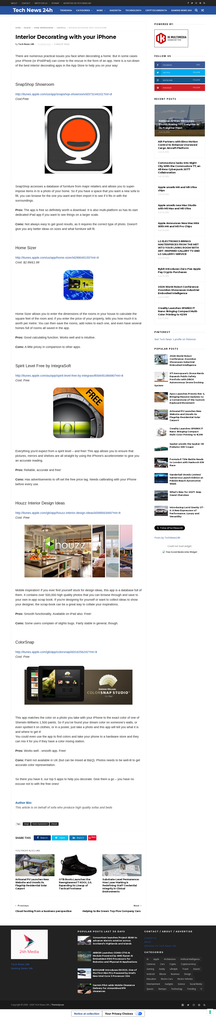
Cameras (151, 964)
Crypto (172, 964)
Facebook (181, 65)
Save (93, 837)
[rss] (204, 3)
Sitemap (55, 3)
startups (162, 988)
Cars (162, 964)
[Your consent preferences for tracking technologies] (210, 1012)
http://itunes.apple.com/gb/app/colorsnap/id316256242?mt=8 (56, 652)
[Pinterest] (200, 3)
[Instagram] (196, 3)
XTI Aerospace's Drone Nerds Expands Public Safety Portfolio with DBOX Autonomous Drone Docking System (179, 379)
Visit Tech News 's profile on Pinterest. (175, 339)
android (151, 974)
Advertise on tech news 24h (77, 3)
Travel (185, 969)
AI (147, 959)
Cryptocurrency (155, 10)
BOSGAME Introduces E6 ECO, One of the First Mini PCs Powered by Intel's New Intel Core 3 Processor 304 (115, 973)
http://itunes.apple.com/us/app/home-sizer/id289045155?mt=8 (57, 257)
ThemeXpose (57, 1004)
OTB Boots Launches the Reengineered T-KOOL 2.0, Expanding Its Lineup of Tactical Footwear (75, 884)
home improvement (43, 28)
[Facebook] (183, 1005)
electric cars (167, 978)
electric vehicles (185, 978)
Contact (26, 3)
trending (65, 10)
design (27, 28)
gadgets (115, 10)
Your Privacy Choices (119, 1013)
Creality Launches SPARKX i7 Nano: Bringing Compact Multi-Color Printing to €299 (186, 431)
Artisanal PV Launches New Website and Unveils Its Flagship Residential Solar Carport (32, 884)
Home (18, 28)
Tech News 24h (20, 964)
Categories (83, 10)
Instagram (181, 80)
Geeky (162, 969)
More (100, 10)
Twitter (181, 72)
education (151, 978)
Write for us (41, 3)
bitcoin (162, 974)
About (14, 3)
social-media (196, 984)
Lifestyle (61, 28)
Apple (156, 959)
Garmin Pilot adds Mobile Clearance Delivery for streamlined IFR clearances (114, 988)
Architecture (170, 959)
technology (132, 10)
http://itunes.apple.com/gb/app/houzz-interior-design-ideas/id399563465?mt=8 (67, 513)
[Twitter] (188, 1005)
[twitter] (192, 3)
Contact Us (150, 937)
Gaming (150, 969)
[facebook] (188, 3)
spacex (150, 988)
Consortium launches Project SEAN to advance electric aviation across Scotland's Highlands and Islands (115, 940)
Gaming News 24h (181, 10)
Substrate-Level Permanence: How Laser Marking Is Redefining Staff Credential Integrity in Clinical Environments (120, 885)
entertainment (153, 984)
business (175, 974)
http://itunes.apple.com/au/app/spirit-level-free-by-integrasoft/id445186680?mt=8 (69, 375)
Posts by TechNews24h (167, 537)
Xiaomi (196, 969)
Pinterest (181, 88)
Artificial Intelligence (190, 959)
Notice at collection (86, 1013)
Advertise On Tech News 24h (160, 945)
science (181, 984)
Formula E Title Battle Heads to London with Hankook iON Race (187, 462)
